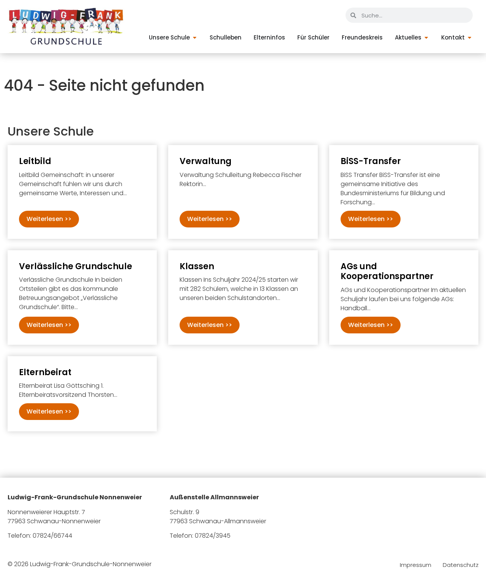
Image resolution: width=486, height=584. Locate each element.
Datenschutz (460, 565)
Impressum (415, 565)
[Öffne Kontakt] (469, 37)
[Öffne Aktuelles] (426, 37)
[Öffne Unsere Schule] (194, 37)
